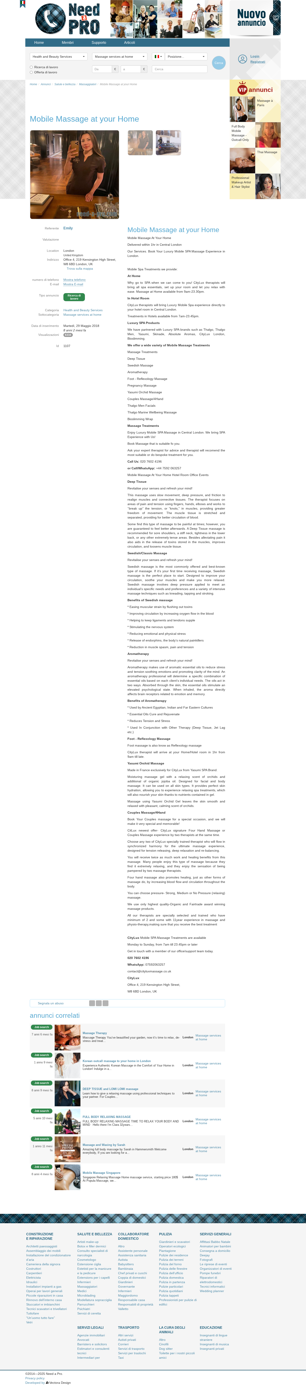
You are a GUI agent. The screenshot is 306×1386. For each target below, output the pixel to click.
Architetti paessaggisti (41, 1246)
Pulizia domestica (171, 1277)
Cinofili (163, 1344)
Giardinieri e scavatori (174, 1242)
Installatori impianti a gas (43, 1286)
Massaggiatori (87, 1286)
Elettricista (33, 1277)
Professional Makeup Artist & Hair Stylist (241, 182)
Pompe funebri (210, 1273)
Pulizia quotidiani (171, 1291)
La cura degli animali (172, 1330)
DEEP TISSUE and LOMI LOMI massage (110, 1089)
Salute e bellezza (94, 1234)
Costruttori (33, 1268)
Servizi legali (90, 1327)
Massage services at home (82, 314)
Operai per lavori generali (44, 1291)
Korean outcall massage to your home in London (117, 1061)
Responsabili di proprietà (135, 1304)
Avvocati (83, 1340)
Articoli (129, 42)
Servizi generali (215, 1234)
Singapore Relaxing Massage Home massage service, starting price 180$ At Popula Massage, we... (130, 1179)
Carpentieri (34, 1273)
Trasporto (128, 1327)
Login (254, 56)
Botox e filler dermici (91, 1246)
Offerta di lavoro (45, 72)
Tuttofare (32, 1313)
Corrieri (123, 1344)
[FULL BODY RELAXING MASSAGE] (67, 1121)
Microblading (86, 1295)
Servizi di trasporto (131, 1348)
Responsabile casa (131, 1300)
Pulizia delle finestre (173, 1268)
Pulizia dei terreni (171, 1259)
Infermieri (84, 1282)
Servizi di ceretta (89, 1313)
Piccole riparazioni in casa (44, 1295)
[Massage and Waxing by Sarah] (67, 1149)
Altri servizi (125, 1335)
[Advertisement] (255, 269)
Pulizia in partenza (172, 1282)
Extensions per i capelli (93, 1277)
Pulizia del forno (170, 1264)
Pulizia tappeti (169, 1295)
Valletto (123, 1309)
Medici (81, 1291)
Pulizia (165, 1234)
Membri (68, 42)
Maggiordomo (128, 1295)
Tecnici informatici (212, 1286)
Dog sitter (166, 1348)
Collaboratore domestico (133, 1236)
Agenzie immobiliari (91, 1335)
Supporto (99, 42)
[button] (23, 2)
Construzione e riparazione (39, 1236)
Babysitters (126, 1264)
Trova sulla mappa (80, 268)
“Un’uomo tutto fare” (40, 1318)
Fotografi (206, 1259)
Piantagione (167, 1251)
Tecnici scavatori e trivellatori (46, 1309)
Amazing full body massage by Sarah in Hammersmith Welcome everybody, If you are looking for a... (124, 1151)
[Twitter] (99, 1003)
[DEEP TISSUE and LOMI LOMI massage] (67, 1093)
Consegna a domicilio (215, 1251)
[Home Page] (67, 19)
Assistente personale (133, 1251)
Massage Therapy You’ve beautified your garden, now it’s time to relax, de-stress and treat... (131, 1039)
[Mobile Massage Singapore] (67, 1177)
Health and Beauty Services (83, 310)
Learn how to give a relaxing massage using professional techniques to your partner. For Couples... (129, 1095)
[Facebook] (92, 1003)
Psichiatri (83, 1309)
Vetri (29, 1322)
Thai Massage (267, 152)
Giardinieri (125, 1282)
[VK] (105, 1003)
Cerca (219, 63)
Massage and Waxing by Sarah (104, 1145)
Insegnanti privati (212, 1348)
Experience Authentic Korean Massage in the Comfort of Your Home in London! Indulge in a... (128, 1067)
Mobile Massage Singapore (101, 1172)
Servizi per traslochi (132, 1353)
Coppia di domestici (132, 1277)
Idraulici (31, 1282)
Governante (126, 1286)
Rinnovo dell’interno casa (44, 1300)
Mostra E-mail (73, 284)
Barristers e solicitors (92, 1344)
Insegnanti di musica (214, 1344)
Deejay (205, 1255)
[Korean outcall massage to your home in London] (67, 1065)
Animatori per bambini (215, 1246)
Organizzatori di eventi (216, 1268)
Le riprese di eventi (213, 1264)
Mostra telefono (74, 279)
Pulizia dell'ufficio (171, 1273)
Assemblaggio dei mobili (43, 1251)
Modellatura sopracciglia (94, 1300)
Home (39, 42)
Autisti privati (127, 1340)
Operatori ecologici (172, 1246)
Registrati (257, 61)
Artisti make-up (88, 1242)
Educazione (211, 1327)
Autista (123, 1259)
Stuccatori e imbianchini (43, 1304)
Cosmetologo (86, 1259)
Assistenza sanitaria (132, 1255)
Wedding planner (212, 1291)
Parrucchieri (85, 1304)
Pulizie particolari (171, 1286)
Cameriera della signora (43, 1264)
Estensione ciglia (89, 1264)
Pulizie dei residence (173, 1255)
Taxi (121, 1357)
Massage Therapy (95, 1033)
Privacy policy (35, 1378)
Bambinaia (125, 1268)
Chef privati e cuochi (132, 1273)
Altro (121, 1246)
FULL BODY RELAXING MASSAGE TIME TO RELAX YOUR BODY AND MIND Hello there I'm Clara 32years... (131, 1123)
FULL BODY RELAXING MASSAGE (107, 1117)
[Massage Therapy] (67, 1037)
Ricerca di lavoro (46, 67)
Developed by (35, 1382)
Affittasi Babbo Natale (215, 1242)
